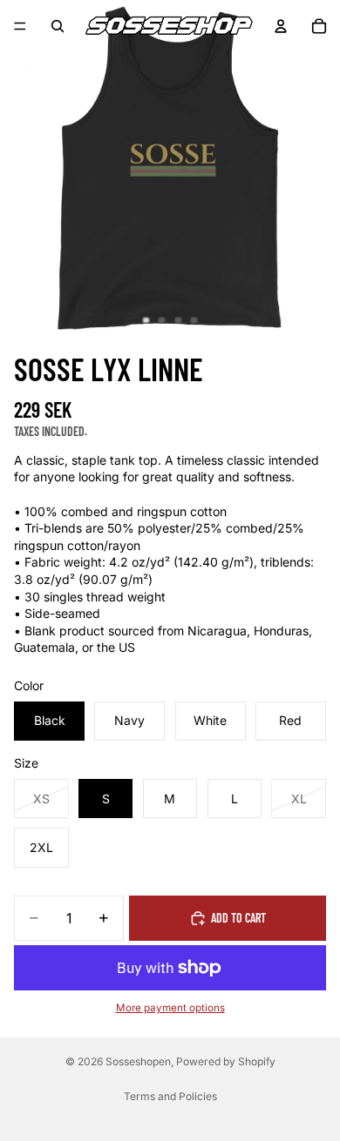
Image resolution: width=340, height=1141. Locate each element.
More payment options (170, 1008)
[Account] (281, 26)
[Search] (57, 26)
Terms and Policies (170, 1096)
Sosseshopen (138, 1061)
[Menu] (20, 26)
